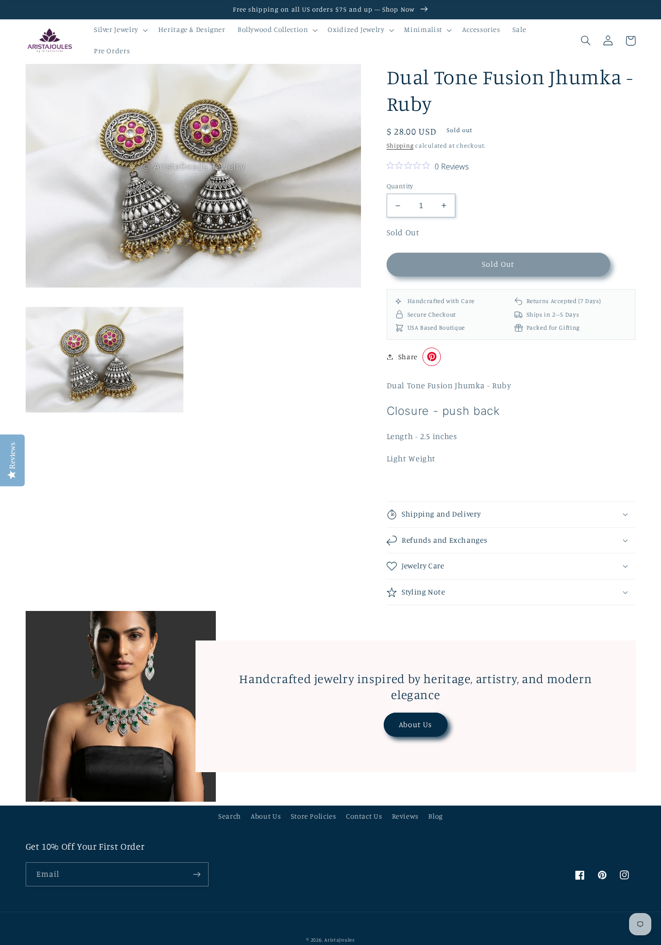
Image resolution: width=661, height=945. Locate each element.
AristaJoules (339, 940)
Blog (435, 816)
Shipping (400, 145)
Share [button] (408, 356)
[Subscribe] (196, 874)
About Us (415, 724)
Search (229, 816)
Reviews (405, 816)
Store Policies (313, 816)
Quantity (400, 186)
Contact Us (364, 816)
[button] (120, 30)
